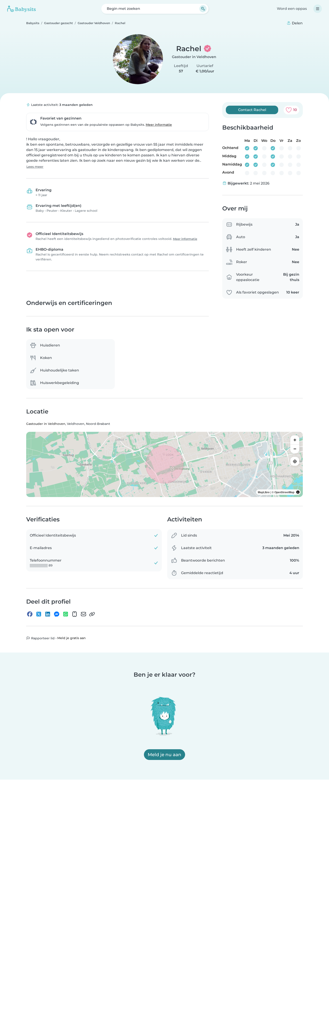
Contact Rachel (252, 110)
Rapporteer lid (42, 638)
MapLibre (264, 492)
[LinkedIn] (47, 614)
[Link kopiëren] (92, 614)
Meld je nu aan (164, 754)
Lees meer (34, 167)
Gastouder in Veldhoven (194, 57)
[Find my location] (294, 461)
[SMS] (74, 614)
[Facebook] (29, 614)
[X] (38, 614)
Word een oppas (292, 8)
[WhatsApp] (65, 614)
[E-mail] (83, 614)
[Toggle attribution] (298, 492)
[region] (164, 464)
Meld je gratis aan (71, 638)
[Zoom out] (294, 449)
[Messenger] (56, 614)
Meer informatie (159, 125)
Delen (297, 23)
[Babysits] (21, 9)
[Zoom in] (294, 440)
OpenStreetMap (284, 492)
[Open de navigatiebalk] (317, 8)
